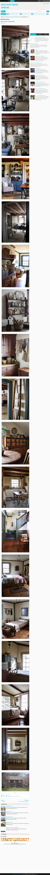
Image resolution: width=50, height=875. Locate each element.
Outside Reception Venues (39, 75)
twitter (39, 1)
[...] (16, 808)
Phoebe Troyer (3, 23)
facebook (41, 1)
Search (48, 11)
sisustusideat (15, 796)
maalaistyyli (7, 796)
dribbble (47, 1)
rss (44, 1)
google (42, 1)
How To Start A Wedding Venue (40, 95)
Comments (39, 34)
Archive (46, 34)
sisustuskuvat (19, 796)
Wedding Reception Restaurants (40, 37)
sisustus (11, 796)
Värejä (36, 49)
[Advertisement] (39, 24)
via (14, 792)
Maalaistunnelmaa (5, 19)
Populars (33, 34)
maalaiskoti (4, 796)
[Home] (1, 17)
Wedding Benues (38, 68)
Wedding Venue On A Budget (39, 56)
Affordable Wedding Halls (34, 43)
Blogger (48, 3)
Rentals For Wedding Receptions (40, 88)
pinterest (49, 1)
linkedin (46, 1)
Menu (4, 11)
